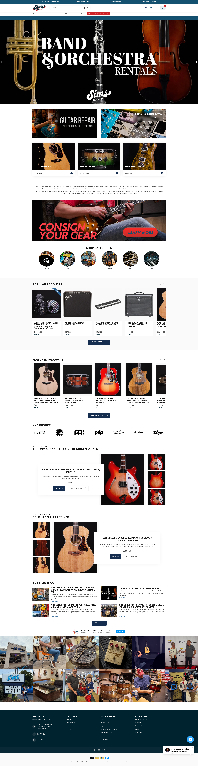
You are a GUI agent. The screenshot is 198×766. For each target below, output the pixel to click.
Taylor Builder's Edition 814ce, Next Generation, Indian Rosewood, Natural (46, 400)
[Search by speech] (84, 7)
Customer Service (106, 732)
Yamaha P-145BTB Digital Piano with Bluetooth (107, 324)
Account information (141, 719)
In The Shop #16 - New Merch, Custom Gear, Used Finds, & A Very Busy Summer (141, 606)
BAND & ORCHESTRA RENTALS (98, 14)
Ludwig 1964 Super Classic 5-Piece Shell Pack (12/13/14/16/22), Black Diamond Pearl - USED (46, 326)
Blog (83, 14)
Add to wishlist (76, 488)
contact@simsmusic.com (45, 740)
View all (97, 623)
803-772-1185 (41, 734)
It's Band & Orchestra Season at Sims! (139, 588)
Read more (54, 601)
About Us (65, 14)
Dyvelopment (123, 762)
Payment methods (106, 726)
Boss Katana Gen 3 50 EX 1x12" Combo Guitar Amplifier (137, 325)
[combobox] (70, 8)
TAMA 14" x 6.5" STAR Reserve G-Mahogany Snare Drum (74, 400)
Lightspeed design (111, 762)
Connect (75, 14)
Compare (137, 729)
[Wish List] (156, 8)
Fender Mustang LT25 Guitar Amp (74, 324)
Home (34, 14)
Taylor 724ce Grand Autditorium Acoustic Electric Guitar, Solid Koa (138, 400)
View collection (98, 342)
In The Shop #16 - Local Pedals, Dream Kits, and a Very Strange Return (73, 606)
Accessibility (105, 736)
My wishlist (138, 726)
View (58, 488)
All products (139, 732)
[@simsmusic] (76, 632)
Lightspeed (101, 762)
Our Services (53, 14)
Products (42, 14)
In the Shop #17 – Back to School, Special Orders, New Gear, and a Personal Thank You (73, 589)
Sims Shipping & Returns (109, 729)
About (103, 719)
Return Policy (105, 739)
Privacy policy (105, 723)
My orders (138, 723)
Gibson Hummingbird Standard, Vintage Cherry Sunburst (107, 400)
